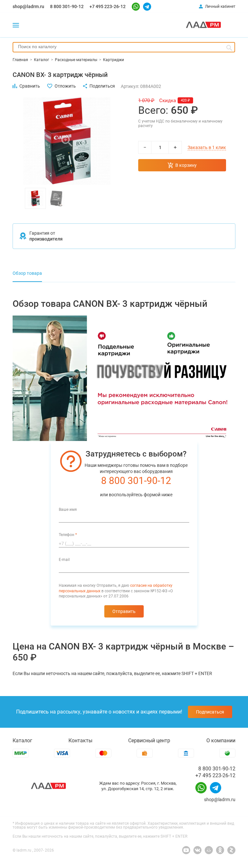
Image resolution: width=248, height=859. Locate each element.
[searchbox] (124, 46)
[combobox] (124, 47)
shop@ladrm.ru (28, 6)
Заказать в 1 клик (207, 147)
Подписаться (210, 711)
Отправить (124, 611)
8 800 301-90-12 (67, 6)
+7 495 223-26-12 (107, 6)
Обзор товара (27, 273)
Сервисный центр (149, 740)
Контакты (80, 740)
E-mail (64, 559)
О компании (220, 740)
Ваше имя (68, 509)
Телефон (68, 534)
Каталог (22, 740)
